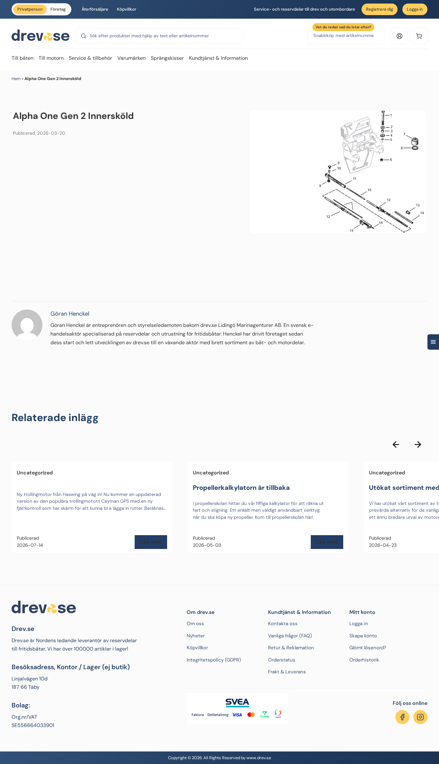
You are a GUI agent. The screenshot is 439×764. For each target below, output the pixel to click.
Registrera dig (379, 9)
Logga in (415, 9)
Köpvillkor (126, 9)
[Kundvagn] (418, 35)
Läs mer (151, 542)
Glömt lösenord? (367, 647)
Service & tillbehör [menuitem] (90, 58)
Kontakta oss (283, 623)
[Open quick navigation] (433, 341)
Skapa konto (363, 636)
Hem (16, 78)
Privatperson (30, 9)
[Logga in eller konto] (399, 35)
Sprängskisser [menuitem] (167, 58)
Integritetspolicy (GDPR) (214, 660)
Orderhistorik (364, 660)
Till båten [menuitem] (22, 58)
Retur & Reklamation (291, 647)
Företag (58, 9)
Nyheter (196, 636)
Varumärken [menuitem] (131, 58)
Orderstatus (281, 660)
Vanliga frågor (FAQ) (290, 636)
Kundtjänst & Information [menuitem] (218, 58)
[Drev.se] (40, 36)
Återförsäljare (95, 9)
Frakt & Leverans (287, 672)
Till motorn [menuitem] (51, 58)
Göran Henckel (69, 314)
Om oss (195, 623)
